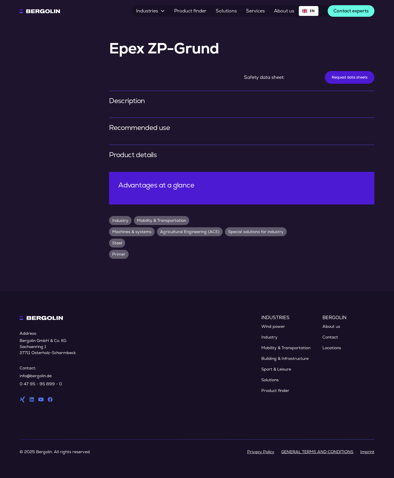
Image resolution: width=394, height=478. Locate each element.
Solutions (226, 11)
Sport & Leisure (276, 369)
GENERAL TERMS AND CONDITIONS (317, 451)
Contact (330, 337)
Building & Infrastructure (285, 358)
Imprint (367, 451)
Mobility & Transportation (285, 347)
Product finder (190, 11)
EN (312, 10)
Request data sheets (349, 77)
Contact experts (351, 11)
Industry (269, 337)
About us (284, 11)
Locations (331, 347)
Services (255, 11)
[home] (40, 11)
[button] (151, 11)
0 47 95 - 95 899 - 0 (41, 383)
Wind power (273, 326)
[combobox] (308, 11)
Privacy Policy (260, 451)
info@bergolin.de (36, 375)
